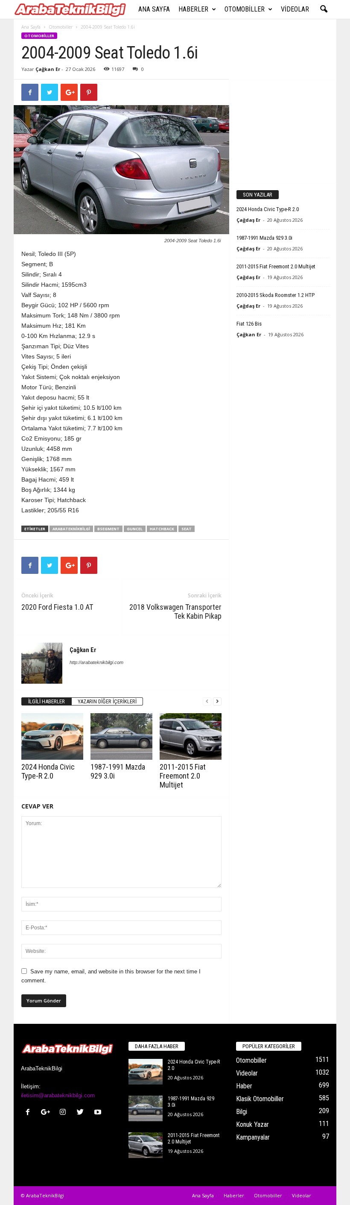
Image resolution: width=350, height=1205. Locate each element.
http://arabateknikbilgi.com (96, 662)
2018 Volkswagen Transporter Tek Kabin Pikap (175, 611)
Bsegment (108, 529)
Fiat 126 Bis (249, 323)
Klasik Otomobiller (260, 1099)
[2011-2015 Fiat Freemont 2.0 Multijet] (191, 736)
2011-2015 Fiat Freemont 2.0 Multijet (183, 775)
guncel (135, 529)
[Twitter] (82, 1113)
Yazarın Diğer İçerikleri (107, 701)
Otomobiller (245, 9)
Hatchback (162, 529)
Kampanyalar (253, 1137)
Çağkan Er (47, 69)
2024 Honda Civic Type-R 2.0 (48, 771)
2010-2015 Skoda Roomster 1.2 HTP (275, 295)
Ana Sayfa (154, 9)
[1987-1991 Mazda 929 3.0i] (121, 736)
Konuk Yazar (252, 1124)
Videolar (295, 9)
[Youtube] (99, 1113)
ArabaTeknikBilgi (71, 529)
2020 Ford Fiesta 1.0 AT (57, 606)
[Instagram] (64, 1113)
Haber (244, 1086)
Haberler (193, 9)
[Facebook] (29, 1113)
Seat (186, 529)
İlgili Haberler (46, 701)
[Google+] (47, 1113)
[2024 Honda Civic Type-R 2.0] (52, 736)
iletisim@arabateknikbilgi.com (58, 1095)
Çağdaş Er (248, 220)
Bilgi (241, 1112)
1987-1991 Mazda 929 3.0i (264, 238)
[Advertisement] (283, 130)
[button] (323, 9)
